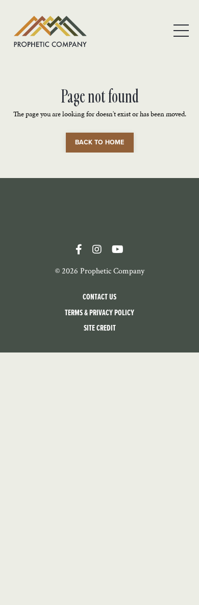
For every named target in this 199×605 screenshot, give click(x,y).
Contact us (99, 296)
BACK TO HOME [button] (100, 142)
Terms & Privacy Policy (99, 312)
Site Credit (100, 328)
